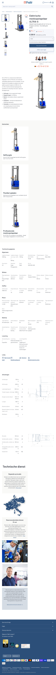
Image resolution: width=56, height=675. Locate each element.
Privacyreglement (26, 668)
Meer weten (18, 487)
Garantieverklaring (26, 667)
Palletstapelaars (9, 11)
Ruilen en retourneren (45, 667)
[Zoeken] (52, 6)
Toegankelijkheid (5, 668)
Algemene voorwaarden (6, 667)
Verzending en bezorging (16, 667)
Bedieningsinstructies (33, 360)
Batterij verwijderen (13, 668)
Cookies (20, 668)
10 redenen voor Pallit (7, 636)
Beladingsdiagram (15, 360)
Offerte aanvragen (41, 49)
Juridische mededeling (35, 667)
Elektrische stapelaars (18, 11)
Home (3, 11)
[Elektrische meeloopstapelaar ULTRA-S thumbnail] (5, 17)
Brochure (24, 357)
